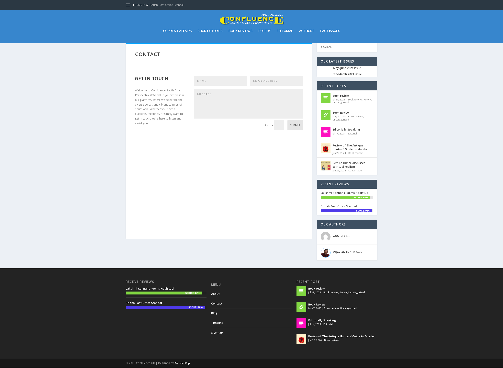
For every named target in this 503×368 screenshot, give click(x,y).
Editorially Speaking (346, 129)
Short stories (210, 31)
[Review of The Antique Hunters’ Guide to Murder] (325, 148)
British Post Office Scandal (167, 5)
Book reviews (240, 31)
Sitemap (217, 332)
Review (367, 99)
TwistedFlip (182, 363)
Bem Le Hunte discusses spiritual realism (348, 164)
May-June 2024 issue (347, 68)
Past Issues (330, 31)
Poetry (264, 31)
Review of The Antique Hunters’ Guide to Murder (349, 147)
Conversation (355, 170)
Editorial (285, 31)
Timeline (217, 323)
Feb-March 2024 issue (347, 74)
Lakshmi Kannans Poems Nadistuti (345, 193)
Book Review (340, 112)
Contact (216, 303)
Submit (295, 125)
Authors (306, 31)
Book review (340, 96)
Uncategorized (340, 102)
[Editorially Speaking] (325, 132)
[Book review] (325, 98)
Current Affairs (177, 31)
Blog (214, 313)
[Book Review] (325, 115)
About (215, 294)
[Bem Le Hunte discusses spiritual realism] (325, 165)
